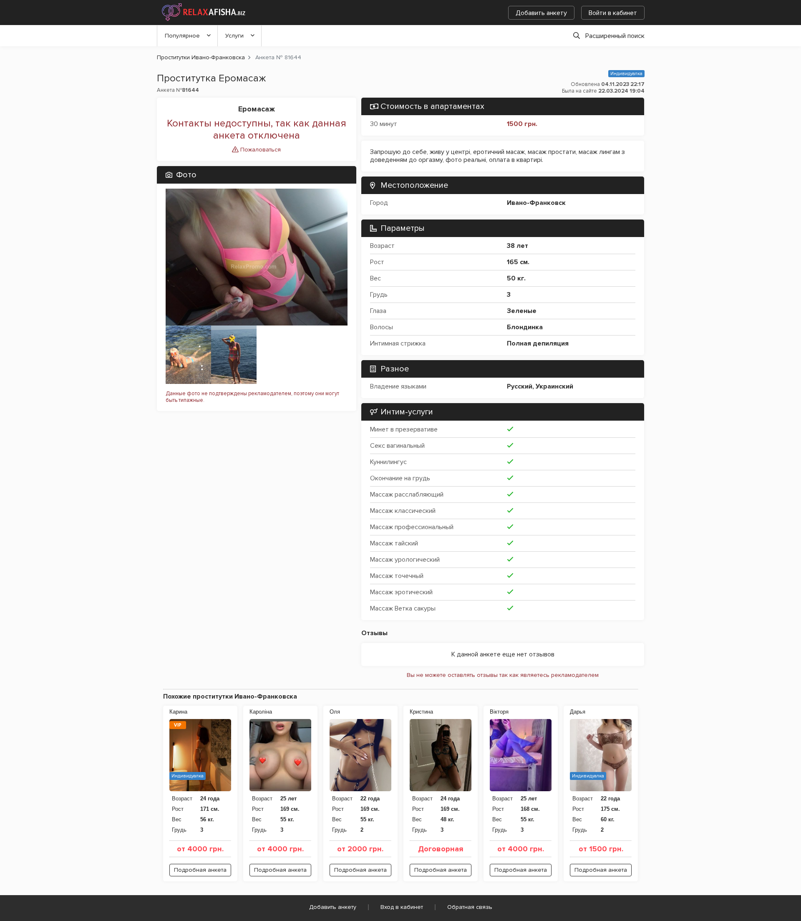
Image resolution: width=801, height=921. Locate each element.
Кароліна (260, 712)
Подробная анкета (200, 869)
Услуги (234, 35)
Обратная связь (469, 907)
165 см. (518, 262)
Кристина (421, 712)
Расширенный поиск (615, 36)
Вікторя (499, 712)
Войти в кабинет (613, 13)
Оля (335, 712)
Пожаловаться (260, 149)
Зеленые (522, 311)
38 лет (517, 246)
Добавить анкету (541, 13)
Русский (519, 386)
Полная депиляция (538, 343)
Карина (178, 712)
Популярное (182, 35)
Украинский (554, 386)
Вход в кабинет (401, 907)
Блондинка (525, 327)
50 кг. (516, 278)
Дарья (577, 712)
